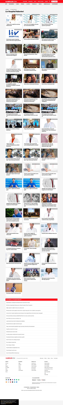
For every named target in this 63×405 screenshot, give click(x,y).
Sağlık (19, 363)
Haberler (7, 361)
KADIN (17, 4)
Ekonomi (7, 363)
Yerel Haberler (21, 370)
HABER (46, 1)
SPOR (35, 1)
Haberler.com (34, 361)
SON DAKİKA (11, 4)
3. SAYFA (28, 4)
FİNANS (22, 4)
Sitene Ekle (46, 374)
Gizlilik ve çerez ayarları (24, 390)
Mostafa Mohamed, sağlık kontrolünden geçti (14, 323)
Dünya (6, 371)
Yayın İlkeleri (55, 358)
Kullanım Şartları (46, 363)
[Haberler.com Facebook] (8, 380)
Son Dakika (7, 367)
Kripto (6, 368)
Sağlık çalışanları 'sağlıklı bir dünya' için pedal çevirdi (15, 307)
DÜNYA (40, 4)
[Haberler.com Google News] (6, 380)
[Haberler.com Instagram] (12, 380)
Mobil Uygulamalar (47, 371)
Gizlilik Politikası (46, 364)
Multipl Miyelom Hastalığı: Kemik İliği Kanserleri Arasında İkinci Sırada (18, 302)
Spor (6, 364)
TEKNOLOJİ (34, 4)
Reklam (45, 358)
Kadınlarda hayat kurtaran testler (11, 331)
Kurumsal (46, 361)
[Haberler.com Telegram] (14, 382)
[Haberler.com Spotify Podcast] (18, 380)
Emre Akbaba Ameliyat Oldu (11, 342)
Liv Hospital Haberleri (13, 9)
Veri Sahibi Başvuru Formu (48, 368)
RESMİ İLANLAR (47, 4)
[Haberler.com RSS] (6, 382)
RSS (45, 373)
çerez (2, 401)
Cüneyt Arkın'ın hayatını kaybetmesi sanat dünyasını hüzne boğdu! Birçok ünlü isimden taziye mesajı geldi (24, 313)
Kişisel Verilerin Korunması (48, 367)
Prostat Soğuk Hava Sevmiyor (11, 350)
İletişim (49, 358)
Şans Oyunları (34, 367)
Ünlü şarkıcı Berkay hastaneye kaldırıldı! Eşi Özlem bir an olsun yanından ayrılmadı (20, 315)
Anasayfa (7, 9)
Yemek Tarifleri (34, 370)
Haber (28, 388)
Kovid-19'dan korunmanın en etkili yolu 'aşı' (13, 318)
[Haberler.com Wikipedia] (8, 382)
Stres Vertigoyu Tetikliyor (10, 344)
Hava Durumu (34, 363)
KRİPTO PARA (40, 1)
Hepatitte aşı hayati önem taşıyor (11, 329)
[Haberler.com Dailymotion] (16, 382)
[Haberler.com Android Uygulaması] (39, 380)
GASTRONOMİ (54, 4)
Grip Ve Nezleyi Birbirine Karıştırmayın (12, 352)
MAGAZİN (30, 1)
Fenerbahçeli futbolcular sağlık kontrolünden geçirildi (15, 337)
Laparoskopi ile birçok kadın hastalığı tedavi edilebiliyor (15, 321)
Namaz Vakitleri (34, 364)
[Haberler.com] (10, 358)
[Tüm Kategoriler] (6, 4)
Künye (52, 358)
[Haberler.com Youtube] (10, 382)
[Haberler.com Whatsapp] (16, 380)
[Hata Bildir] (29, 390)
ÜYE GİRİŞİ (55, 1)
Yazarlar (20, 368)
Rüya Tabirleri (34, 368)
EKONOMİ (25, 1)
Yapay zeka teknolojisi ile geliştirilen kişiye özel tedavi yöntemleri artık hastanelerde (20, 326)
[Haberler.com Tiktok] (12, 382)
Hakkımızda (41, 358)
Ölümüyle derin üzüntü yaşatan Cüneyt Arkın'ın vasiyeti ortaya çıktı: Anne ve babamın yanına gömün (23, 310)
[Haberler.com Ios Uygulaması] (34, 380)
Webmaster (46, 370)
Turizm (20, 367)
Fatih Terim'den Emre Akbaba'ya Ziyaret (13, 339)
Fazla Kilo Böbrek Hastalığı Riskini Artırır (13, 347)
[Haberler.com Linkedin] (14, 380)
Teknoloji (20, 364)
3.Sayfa (7, 370)
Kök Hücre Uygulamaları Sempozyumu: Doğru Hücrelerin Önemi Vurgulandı (19, 305)
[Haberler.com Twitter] (10, 380)
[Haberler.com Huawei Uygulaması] (43, 380)
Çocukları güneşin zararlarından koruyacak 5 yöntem (15, 334)
